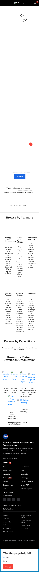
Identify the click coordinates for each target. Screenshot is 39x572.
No (7, 561)
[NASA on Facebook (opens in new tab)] (4, 499)
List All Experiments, (24, 188)
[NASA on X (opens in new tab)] (13, 499)
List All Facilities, (10, 193)
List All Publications (26, 193)
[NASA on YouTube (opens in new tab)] (18, 499)
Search (20, 176)
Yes (7, 558)
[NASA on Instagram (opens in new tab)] (9, 499)
